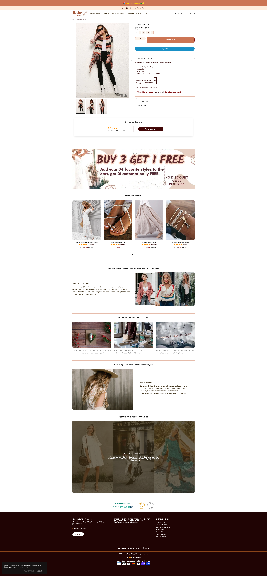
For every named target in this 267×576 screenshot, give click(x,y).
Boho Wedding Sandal (118, 242)
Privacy (123, 561)
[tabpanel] (86, 226)
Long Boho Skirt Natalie (149, 242)
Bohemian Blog (160, 529)
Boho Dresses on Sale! (173, 92)
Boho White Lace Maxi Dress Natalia (87, 242)
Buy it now (165, 49)
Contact (141, 561)
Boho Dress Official (80, 13)
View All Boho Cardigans (145, 92)
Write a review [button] (150, 129)
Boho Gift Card (160, 532)
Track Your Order (161, 534)
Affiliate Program (161, 536)
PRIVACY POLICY (29, 571)
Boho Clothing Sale (162, 522)
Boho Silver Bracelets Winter (180, 242)
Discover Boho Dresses (163, 527)
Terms (118, 561)
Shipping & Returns (132, 561)
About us (147, 561)
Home (73, 19)
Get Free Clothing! (161, 524)
